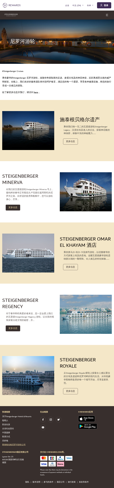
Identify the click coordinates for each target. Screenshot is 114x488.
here (36, 92)
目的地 (5, 440)
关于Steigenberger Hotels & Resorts (16, 416)
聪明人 (5, 420)
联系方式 (6, 436)
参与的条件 (48, 482)
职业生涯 (6, 424)
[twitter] (58, 419)
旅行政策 (72, 482)
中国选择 (6, 432)
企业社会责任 (8, 428)
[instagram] (51, 419)
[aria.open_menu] (107, 15)
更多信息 (70, 141)
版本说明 (36, 482)
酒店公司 (61, 482)
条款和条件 (84, 482)
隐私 (27, 482)
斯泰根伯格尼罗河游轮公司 (14, 444)
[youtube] (43, 427)
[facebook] (43, 419)
